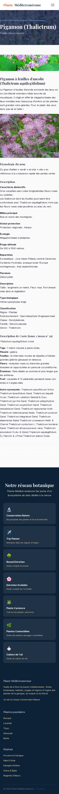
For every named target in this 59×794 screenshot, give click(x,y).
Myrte (6, 738)
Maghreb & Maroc (11, 775)
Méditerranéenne (22, 5)
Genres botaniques (18, 20)
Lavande (7, 723)
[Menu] (53, 5)
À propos (40, 789)
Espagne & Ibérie (11, 765)
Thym (6, 728)
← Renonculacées (13, 452)
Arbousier (8, 733)
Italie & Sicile (9, 760)
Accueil (3, 20)
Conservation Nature (30, 699)
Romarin (7, 718)
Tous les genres (42, 452)
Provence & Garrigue (13, 755)
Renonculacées (37, 20)
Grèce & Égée (10, 770)
